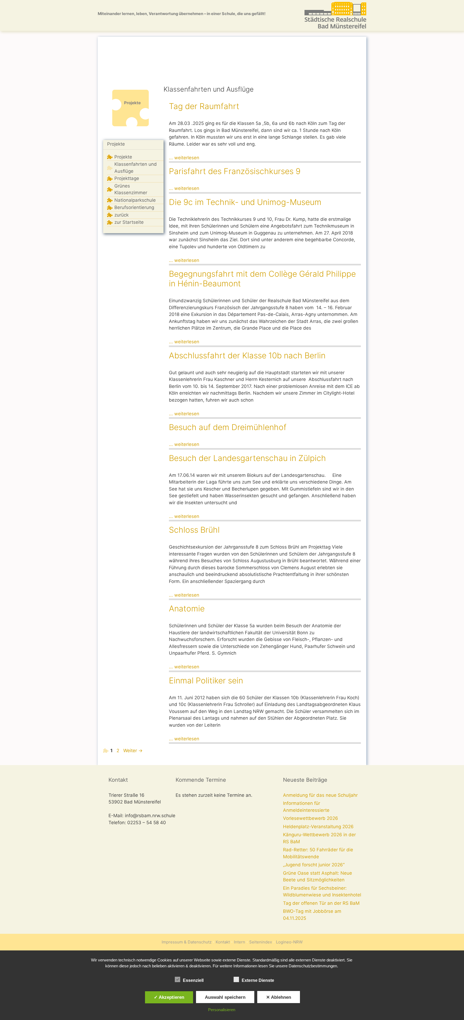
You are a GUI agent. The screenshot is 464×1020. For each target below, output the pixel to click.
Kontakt (223, 942)
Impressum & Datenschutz (187, 942)
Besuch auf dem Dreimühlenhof (228, 427)
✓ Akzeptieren (169, 997)
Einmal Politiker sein (206, 680)
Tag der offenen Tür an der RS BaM (321, 903)
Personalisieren (221, 1009)
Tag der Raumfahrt (204, 106)
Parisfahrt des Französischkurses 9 (234, 171)
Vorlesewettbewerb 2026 (310, 818)
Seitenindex (260, 942)
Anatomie (187, 608)
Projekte (116, 144)
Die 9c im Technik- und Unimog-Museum (245, 202)
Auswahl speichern (225, 997)
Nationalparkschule (135, 200)
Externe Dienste (258, 980)
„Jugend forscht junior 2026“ (314, 864)
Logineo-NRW (289, 942)
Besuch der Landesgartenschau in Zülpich (247, 458)
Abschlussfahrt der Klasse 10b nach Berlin (247, 355)
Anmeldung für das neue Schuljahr (320, 795)
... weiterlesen (184, 157)
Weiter (133, 750)
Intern (239, 942)
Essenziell (193, 980)
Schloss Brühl (194, 530)
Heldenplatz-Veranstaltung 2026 (318, 826)
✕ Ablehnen (278, 997)
